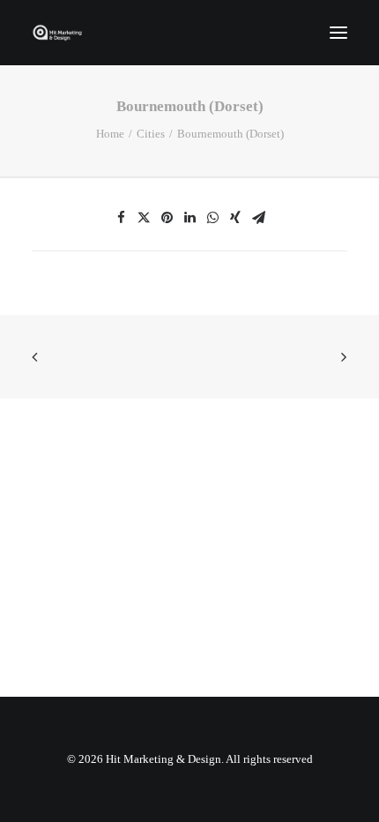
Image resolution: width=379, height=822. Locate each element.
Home (110, 133)
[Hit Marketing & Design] (57, 32)
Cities (151, 133)
